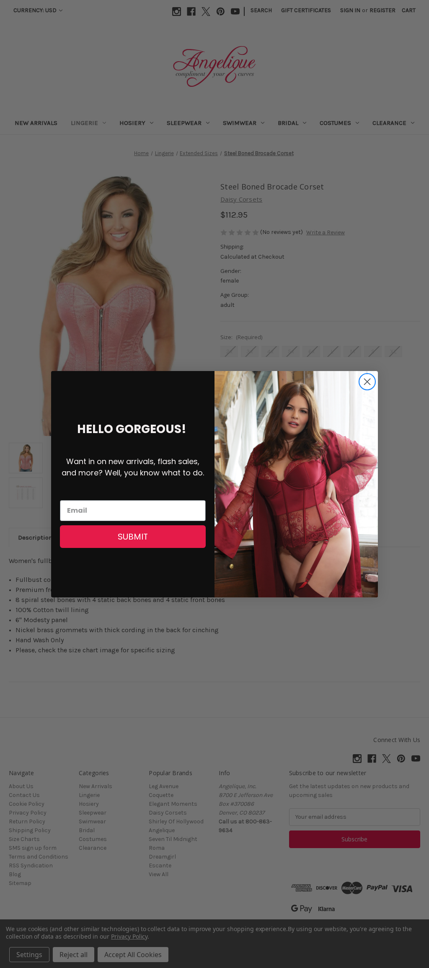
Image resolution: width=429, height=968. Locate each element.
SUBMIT (133, 536)
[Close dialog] (367, 381)
